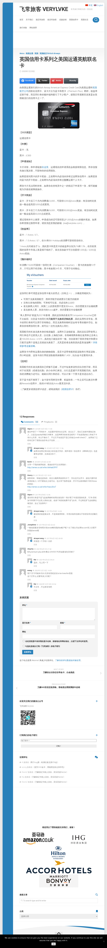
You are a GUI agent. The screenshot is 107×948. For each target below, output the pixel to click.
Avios (22, 53)
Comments (31, 422)
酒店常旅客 (40, 20)
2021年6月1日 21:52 (43, 549)
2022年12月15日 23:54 (47, 584)
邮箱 (62, 623)
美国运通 (29, 53)
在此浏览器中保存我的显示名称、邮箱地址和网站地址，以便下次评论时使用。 (57, 641)
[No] (103, 941)
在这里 (45, 167)
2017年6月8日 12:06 (42, 495)
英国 (36, 53)
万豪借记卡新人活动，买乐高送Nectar (50, 772)
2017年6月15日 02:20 (47, 525)
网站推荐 (33, 28)
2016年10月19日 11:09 (43, 429)
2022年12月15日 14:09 (43, 570)
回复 (29, 444)
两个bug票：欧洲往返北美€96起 (44, 762)
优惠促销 (63, 20)
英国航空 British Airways (50, 53)
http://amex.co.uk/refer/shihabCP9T (42, 467)
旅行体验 (23, 28)
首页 (21, 20)
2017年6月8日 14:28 (54, 511)
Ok (53, 944)
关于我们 (29, 20)
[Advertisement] (58, 40)
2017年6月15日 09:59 (55, 538)
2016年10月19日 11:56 (55, 448)
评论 (24, 605)
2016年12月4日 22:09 (43, 462)
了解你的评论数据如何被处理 (68, 660)
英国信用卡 (73, 20)
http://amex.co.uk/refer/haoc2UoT (41, 487)
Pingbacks (50, 422)
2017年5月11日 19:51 (43, 475)
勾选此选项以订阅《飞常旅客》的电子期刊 (42, 646)
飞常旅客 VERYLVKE (44, 9)
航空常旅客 (52, 20)
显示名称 (26, 623)
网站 (24, 632)
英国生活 (84, 20)
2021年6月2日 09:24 (46, 560)
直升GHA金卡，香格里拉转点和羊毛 (49, 767)
